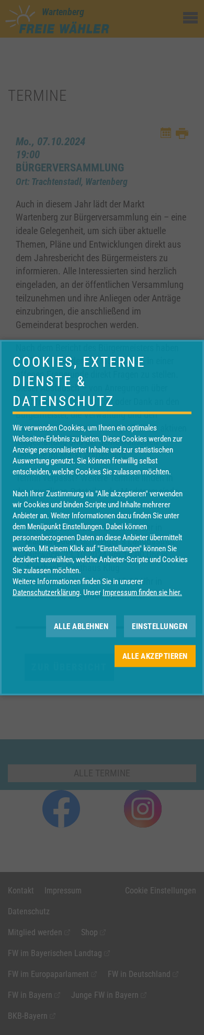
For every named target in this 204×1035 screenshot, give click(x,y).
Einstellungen (160, 626)
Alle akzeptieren (155, 655)
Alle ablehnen (81, 626)
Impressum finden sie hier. (142, 592)
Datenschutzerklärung (46, 592)
